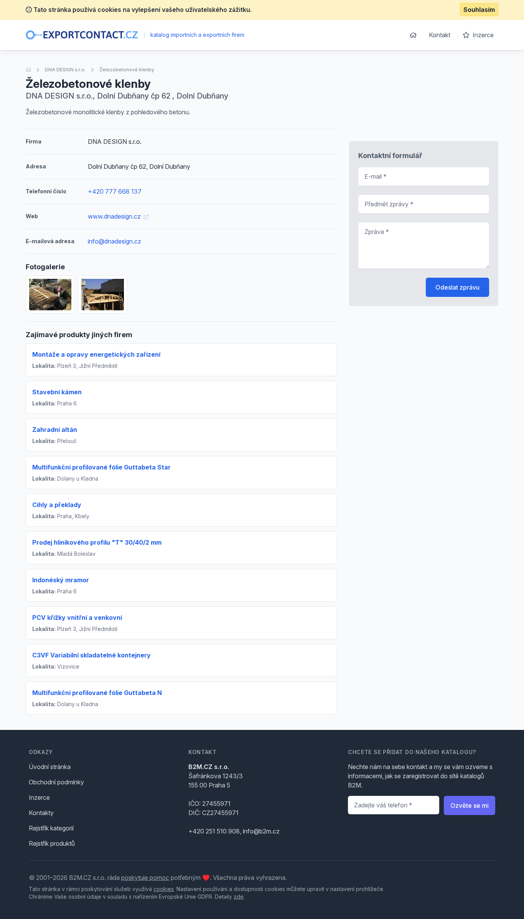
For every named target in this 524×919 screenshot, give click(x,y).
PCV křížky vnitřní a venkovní (77, 617)
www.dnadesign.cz (115, 216)
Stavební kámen (57, 392)
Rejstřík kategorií (51, 828)
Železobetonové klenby (126, 69)
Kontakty (41, 813)
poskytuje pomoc (145, 877)
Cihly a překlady (56, 505)
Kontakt (439, 35)
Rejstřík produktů (52, 843)
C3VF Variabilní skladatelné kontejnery (91, 655)
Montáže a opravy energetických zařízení (96, 354)
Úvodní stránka (50, 767)
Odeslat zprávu (457, 287)
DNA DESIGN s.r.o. (65, 69)
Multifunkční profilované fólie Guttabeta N (97, 693)
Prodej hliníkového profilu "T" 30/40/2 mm (96, 542)
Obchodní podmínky (56, 782)
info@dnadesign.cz (114, 241)
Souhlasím (479, 9)
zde (239, 896)
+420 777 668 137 (115, 191)
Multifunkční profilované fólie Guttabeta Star (101, 467)
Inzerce (482, 35)
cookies (163, 889)
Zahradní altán (54, 429)
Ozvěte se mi (469, 805)
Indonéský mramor (60, 580)
